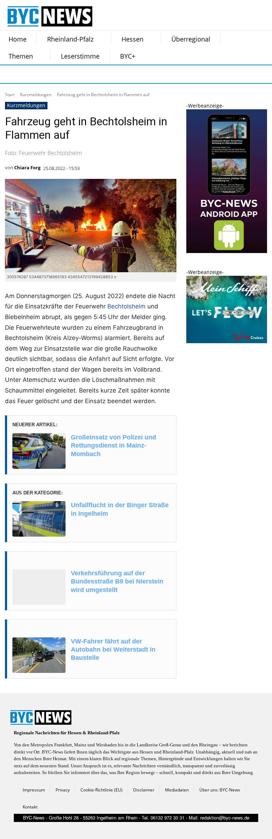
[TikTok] (62, 74)
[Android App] (226, 251)
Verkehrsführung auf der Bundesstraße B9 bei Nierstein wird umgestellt (117, 581)
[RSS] (45, 74)
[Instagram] (27, 74)
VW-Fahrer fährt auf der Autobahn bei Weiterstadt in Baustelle (113, 650)
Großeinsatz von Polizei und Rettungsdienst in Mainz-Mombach (113, 445)
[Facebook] (9, 74)
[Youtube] (98, 74)
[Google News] (115, 74)
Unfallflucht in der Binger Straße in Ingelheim (120, 509)
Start (10, 95)
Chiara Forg (27, 167)
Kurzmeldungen (35, 95)
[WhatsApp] (80, 74)
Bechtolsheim (126, 306)
